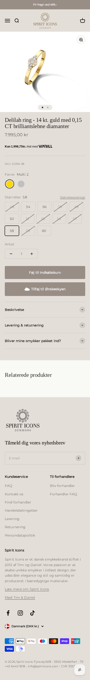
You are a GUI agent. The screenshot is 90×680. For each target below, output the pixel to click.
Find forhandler (18, 502)
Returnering (15, 527)
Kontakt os (14, 494)
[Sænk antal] (11, 254)
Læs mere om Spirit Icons (27, 589)
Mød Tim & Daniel (20, 597)
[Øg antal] (32, 254)
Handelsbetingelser (21, 510)
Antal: (10, 244)
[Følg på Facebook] (8, 613)
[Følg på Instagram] (20, 613)
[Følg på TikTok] (32, 613)
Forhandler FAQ (63, 494)
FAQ (8, 486)
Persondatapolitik (20, 535)
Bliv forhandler (62, 486)
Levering (12, 519)
